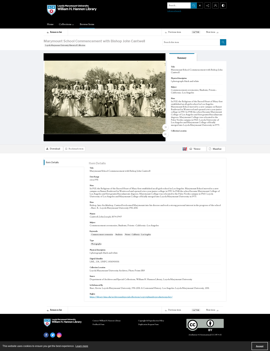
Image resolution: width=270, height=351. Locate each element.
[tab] (182, 57)
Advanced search (174, 11)
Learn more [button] (81, 346)
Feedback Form (98, 324)
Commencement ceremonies (102, 234)
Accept (259, 346)
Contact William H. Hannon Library (106, 321)
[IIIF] (184, 148)
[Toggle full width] (165, 127)
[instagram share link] (59, 335)
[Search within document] (223, 42)
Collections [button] (65, 24)
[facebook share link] (46, 335)
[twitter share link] (52, 335)
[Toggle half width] (165, 134)
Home (50, 24)
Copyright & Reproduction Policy (151, 321)
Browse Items (87, 24)
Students (118, 234)
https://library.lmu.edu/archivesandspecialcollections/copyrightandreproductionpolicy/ (131, 297)
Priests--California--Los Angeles (138, 234)
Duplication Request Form (148, 324)
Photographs (96, 244)
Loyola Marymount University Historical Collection (65, 45)
